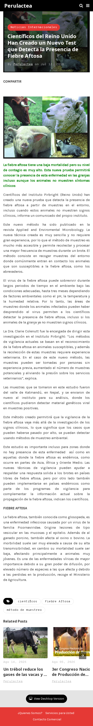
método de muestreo (24, 610)
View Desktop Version (48, 699)
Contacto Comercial (47, 719)
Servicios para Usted (59, 713)
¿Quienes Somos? (30, 713)
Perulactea (18, 5)
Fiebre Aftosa (57, 601)
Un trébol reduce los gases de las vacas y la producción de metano (25, 672)
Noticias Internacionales (33, 27)
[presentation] (82, 655)
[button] (87, 6)
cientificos (27, 601)
